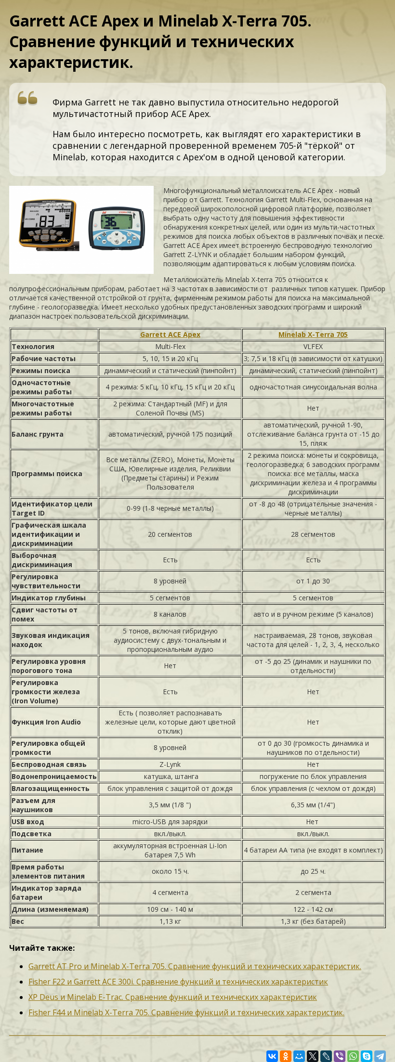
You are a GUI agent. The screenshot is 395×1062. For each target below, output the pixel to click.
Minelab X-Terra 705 (313, 334)
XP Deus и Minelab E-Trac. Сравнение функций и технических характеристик (172, 997)
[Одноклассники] (285, 1056)
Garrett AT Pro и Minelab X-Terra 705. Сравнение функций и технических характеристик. (194, 966)
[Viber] (339, 1056)
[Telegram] (380, 1056)
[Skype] (366, 1056)
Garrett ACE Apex (170, 334)
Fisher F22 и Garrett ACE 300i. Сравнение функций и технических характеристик (178, 981)
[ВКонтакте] (272, 1056)
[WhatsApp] (353, 1056)
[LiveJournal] (326, 1056)
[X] (312, 1056)
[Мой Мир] (299, 1056)
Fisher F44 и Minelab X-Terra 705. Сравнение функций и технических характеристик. (186, 1012)
